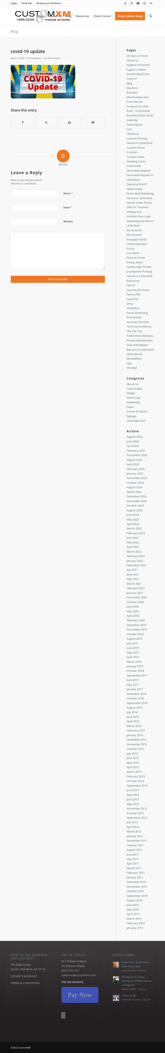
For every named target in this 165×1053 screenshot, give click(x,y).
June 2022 (133, 538)
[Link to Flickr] (151, 3)
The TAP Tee (134, 331)
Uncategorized (136, 421)
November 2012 (137, 808)
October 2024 (135, 483)
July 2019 (132, 643)
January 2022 (135, 561)
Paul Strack (54, 58)
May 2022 (133, 542)
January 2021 (135, 593)
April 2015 (133, 767)
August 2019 (134, 639)
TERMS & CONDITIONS (25, 983)
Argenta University (138, 65)
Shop (130, 304)
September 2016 (137, 703)
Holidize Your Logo (139, 216)
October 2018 (135, 671)
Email (67, 207)
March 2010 (134, 919)
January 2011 (135, 877)
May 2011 (133, 859)
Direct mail (133, 398)
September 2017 (137, 675)
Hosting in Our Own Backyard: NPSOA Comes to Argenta (136, 981)
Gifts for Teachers (138, 207)
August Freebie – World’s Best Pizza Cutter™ (138, 74)
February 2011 (136, 873)
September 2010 (137, 896)
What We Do (134, 354)
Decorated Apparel (138, 170)
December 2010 (136, 882)
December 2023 (136, 496)
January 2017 (135, 689)
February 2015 (136, 776)
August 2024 (134, 487)
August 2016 (134, 707)
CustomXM (134, 166)
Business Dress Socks (140, 115)
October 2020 (135, 602)
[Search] (150, 16)
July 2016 (132, 712)
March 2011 (134, 868)
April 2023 (133, 524)
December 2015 (136, 740)
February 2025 (136, 469)
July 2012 (132, 822)
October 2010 (135, 891)
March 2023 (134, 528)
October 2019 (135, 634)
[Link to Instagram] (144, 3)
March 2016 (134, 726)
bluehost (132, 88)
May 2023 (133, 519)
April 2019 (133, 657)
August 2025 (134, 460)
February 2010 (136, 923)
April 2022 (133, 547)
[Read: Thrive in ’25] (116, 998)
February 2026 (136, 450)
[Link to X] (131, 3)
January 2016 (135, 735)
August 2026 (134, 437)
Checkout (133, 134)
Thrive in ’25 (129, 995)
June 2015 (133, 758)
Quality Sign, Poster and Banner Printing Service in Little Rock (140, 271)
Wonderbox (134, 358)
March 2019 (134, 662)
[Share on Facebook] (22, 122)
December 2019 (136, 625)
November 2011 (137, 840)
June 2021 (133, 574)
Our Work (133, 253)
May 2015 (133, 763)
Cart (129, 129)
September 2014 (137, 786)
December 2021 (136, 565)
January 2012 (135, 836)
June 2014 (133, 790)
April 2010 (133, 914)
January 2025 (135, 473)
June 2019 (133, 648)
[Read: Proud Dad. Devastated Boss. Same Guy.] (116, 964)
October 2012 (135, 813)
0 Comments (34, 58)
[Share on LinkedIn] (69, 122)
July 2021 (132, 570)
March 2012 (134, 831)
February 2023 (136, 533)
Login (14, 3)
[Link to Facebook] (125, 3)
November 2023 (137, 501)
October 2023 (135, 505)
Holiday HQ (134, 212)
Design (131, 393)
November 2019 (137, 629)
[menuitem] (15, 3)
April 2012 (133, 827)
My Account (134, 230)
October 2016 (135, 698)
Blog (14, 31)
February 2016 (136, 730)
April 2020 (133, 616)
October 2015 (135, 749)
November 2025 (137, 455)
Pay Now (80, 994)
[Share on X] (46, 122)
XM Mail (132, 368)
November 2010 (137, 886)
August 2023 (134, 510)
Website (68, 221)
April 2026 (133, 446)
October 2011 (135, 845)
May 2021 (133, 579)
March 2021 (134, 584)
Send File (26, 3)
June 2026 (133, 441)
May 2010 (133, 909)
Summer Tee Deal (138, 322)
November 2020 (137, 597)
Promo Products (137, 411)
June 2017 (133, 680)
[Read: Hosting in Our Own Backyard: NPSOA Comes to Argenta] (116, 979)
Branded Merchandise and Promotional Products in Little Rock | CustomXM (138, 101)
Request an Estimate (49, 3)
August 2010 (134, 900)
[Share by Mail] (93, 122)
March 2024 (134, 492)
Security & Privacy (138, 290)
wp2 (129, 363)
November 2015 (137, 744)
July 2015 (132, 753)
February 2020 (136, 620)
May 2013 (133, 804)
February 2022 (136, 556)
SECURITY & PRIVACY (24, 976)
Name (68, 193)
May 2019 (133, 652)
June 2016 (133, 717)
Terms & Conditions (139, 326)
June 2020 (133, 606)
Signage (131, 416)
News (130, 407)
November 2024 (137, 478)
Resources (133, 281)
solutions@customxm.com (78, 975)
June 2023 (133, 515)
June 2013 (133, 799)
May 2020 (133, 611)
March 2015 (134, 772)
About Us (132, 60)
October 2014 (135, 781)
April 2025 (133, 464)
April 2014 (133, 795)
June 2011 (133, 854)
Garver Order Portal (139, 203)
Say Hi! (131, 285)
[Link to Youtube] (138, 3)
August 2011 (134, 850)
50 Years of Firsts (137, 56)
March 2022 (134, 551)
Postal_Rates (135, 262)
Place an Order (136, 258)
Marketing (133, 402)
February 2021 (136, 588)
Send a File (133, 294)
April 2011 (133, 863)
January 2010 (135, 928)
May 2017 (133, 685)
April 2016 (133, 721)
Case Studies (135, 388)
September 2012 (137, 818)
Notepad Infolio (137, 239)
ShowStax (133, 308)
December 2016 (136, 694)
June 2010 (133, 905)
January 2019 (135, 666)
